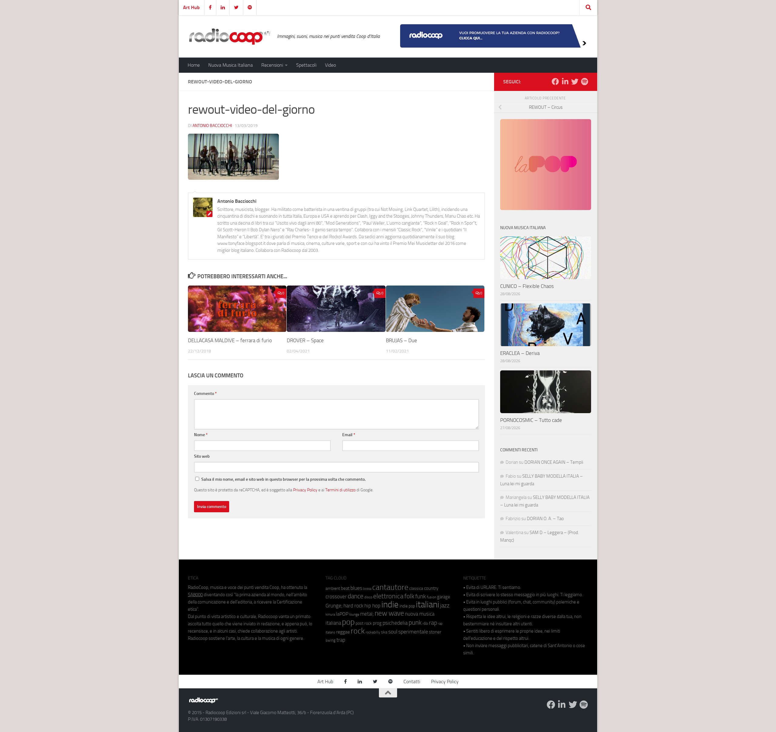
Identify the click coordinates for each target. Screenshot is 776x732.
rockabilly (373, 632)
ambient (333, 588)
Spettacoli (306, 65)
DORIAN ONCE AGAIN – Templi (553, 462)
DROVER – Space (305, 340)
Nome (201, 434)
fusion (431, 597)
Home (194, 65)
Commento (205, 393)
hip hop (372, 606)
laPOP (342, 614)
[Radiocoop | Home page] (229, 36)
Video (330, 65)
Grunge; (334, 606)
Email (348, 434)
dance (355, 596)
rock (358, 631)
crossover (336, 596)
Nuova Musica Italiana (230, 65)
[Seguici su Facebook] (555, 81)
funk (420, 596)
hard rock (353, 606)
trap (340, 640)
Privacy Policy (305, 489)
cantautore (390, 587)
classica (416, 588)
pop (348, 622)
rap (433, 622)
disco (368, 597)
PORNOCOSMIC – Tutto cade (531, 420)
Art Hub (191, 7)
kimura (330, 615)
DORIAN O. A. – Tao (545, 518)
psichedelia (395, 623)
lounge (354, 614)
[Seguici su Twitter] (574, 81)
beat (345, 588)
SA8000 (195, 594)
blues (356, 588)
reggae (343, 632)
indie (390, 604)
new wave (389, 613)
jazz (445, 605)
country (431, 588)
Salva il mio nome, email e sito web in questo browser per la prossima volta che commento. (283, 479)
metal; (367, 614)
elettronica (388, 596)
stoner (435, 632)
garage (443, 597)
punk (415, 622)
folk (409, 596)
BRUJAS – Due (401, 340)
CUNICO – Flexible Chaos (527, 286)
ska (384, 632)
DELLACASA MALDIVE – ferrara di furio (230, 340)
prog (377, 623)
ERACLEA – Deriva (520, 353)
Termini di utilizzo (340, 489)
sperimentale (413, 631)
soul (392, 631)
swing (331, 640)
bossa (367, 589)
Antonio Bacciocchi (212, 125)
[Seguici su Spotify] (584, 81)
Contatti (411, 681)
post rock (364, 623)
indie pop (407, 606)
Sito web (202, 456)
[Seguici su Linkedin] (565, 81)
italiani (427, 604)
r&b (425, 623)
